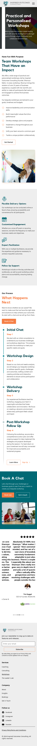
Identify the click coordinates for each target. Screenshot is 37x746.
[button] (33, 3)
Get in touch (22, 495)
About (4, 689)
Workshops (5, 674)
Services (5, 662)
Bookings (5, 697)
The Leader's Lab (8, 678)
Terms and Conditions (18, 730)
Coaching (5, 667)
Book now (8, 495)
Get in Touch (6, 701)
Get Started (8, 142)
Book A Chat (8, 321)
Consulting (5, 671)
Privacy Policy (6, 730)
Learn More (13, 462)
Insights (5, 693)
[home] (16, 3)
